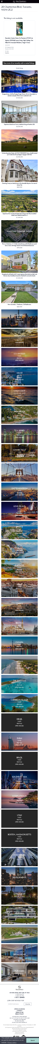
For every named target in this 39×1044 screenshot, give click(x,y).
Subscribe (27, 1004)
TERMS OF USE (19, 1012)
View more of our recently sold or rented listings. (19, 63)
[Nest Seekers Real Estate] (19, 1)
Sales (19, 317)
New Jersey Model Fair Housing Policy (19, 1031)
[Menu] (2, 1)
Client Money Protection (19, 1032)
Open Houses (19, 322)
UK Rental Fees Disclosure (19, 1033)
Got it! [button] (33, 1040)
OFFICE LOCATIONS (19, 1009)
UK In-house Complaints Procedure (19, 1030)
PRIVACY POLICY (19, 1014)
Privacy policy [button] (11, 1042)
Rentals (19, 319)
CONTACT (19, 1010)
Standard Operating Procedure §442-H (19, 1028)
